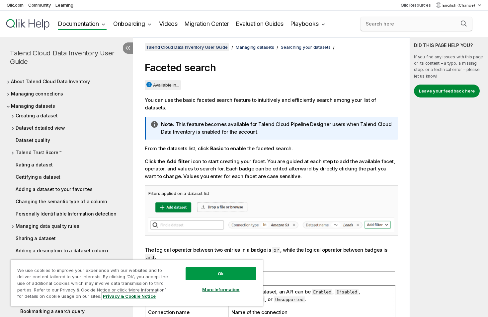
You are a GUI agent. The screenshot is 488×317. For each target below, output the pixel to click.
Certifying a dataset (38, 177)
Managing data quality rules (47, 226)
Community (39, 5)
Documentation (78, 23)
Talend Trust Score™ (38, 152)
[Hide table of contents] (128, 48)
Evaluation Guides (260, 23)
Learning (64, 5)
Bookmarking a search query (52, 311)
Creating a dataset (37, 115)
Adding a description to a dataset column (62, 250)
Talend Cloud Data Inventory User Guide (62, 57)
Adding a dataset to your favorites (54, 189)
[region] (137, 283)
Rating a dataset (34, 164)
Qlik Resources (416, 5)
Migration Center (206, 23)
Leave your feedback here (447, 91)
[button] (464, 23)
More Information (220, 289)
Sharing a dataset (36, 238)
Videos (168, 23)
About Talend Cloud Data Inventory (50, 81)
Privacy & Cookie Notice (129, 296)
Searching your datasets (305, 47)
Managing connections (37, 93)
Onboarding (129, 23)
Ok (221, 273)
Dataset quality (33, 140)
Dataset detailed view (40, 128)
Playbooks (304, 23)
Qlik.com (15, 5)
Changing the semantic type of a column (61, 201)
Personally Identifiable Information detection (66, 214)
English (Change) (459, 5)
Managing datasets (33, 106)
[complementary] (449, 177)
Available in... (166, 85)
